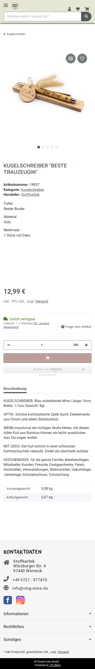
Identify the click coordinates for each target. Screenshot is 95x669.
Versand (41, 301)
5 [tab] (56, 147)
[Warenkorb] (86, 9)
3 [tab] (47, 147)
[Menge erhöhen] (86, 345)
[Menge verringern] (9, 345)
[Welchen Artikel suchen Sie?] (86, 16)
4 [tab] (52, 147)
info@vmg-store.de (30, 588)
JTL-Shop (55, 665)
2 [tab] (43, 147)
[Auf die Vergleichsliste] (71, 58)
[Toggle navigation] (6, 3)
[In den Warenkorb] (7, 47)
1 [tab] (38, 147)
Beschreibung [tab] (15, 388)
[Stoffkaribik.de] (15, 5)
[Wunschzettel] (78, 9)
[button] (69, 9)
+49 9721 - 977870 (30, 580)
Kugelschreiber (32, 190)
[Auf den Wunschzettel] (82, 58)
